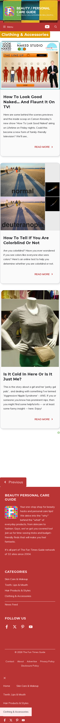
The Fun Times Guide (32, 549)
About (20, 661)
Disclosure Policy (30, 665)
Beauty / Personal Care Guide (33, 10)
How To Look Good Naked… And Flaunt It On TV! (29, 101)
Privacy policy (47, 661)
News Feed (11, 604)
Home (6, 685)
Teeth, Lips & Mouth (14, 694)
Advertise (32, 661)
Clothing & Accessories (15, 711)
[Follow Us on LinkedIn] (23, 627)
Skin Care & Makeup (27, 685)
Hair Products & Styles (15, 703)
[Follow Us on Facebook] (7, 627)
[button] (55, 27)
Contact (10, 661)
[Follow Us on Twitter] (15, 627)
